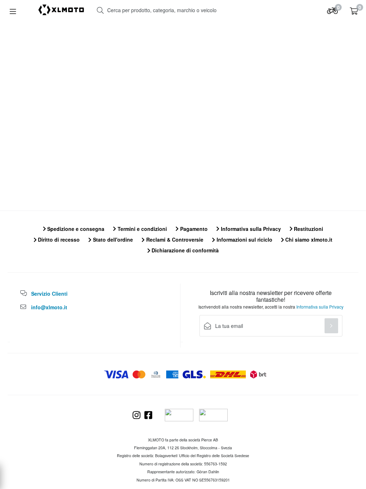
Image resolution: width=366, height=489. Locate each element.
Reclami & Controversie (174, 239)
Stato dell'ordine (112, 239)
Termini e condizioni (141, 228)
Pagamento (193, 228)
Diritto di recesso (58, 239)
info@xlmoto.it (49, 307)
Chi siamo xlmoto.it (308, 239)
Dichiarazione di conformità (184, 250)
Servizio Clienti (49, 293)
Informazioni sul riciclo (243, 239)
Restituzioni (307, 228)
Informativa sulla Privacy (250, 228)
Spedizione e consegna (75, 228)
